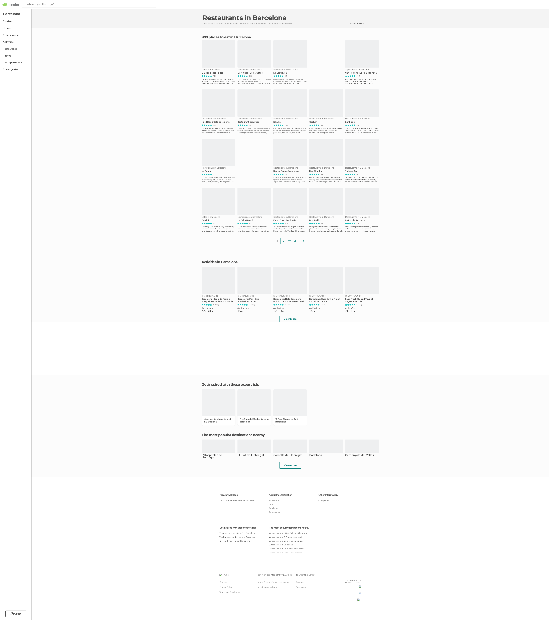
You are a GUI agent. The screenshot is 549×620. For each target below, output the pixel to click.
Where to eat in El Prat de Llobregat (285, 537)
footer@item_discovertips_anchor (274, 582)
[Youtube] (359, 576)
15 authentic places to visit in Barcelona (217, 420)
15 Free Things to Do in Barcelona (287, 420)
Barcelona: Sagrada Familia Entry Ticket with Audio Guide (217, 300)
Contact (300, 582)
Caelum (313, 122)
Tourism (7, 21)
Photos (7, 55)
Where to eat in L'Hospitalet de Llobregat (288, 533)
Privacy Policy (225, 587)
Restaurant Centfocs (248, 122)
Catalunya (273, 508)
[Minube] (10, 4)
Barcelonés (274, 512)
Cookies (223, 582)
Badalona (315, 455)
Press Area (301, 587)
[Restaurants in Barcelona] (303, 241)
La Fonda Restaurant (356, 220)
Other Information (328, 495)
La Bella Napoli (245, 220)
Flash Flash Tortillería (284, 220)
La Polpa (206, 171)
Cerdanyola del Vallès (359, 455)
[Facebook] (345, 576)
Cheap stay (323, 500)
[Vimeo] (354, 576)
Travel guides (10, 69)
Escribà (205, 220)
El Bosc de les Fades (212, 73)
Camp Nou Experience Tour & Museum (237, 500)
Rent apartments (13, 62)
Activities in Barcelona (220, 262)
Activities (8, 42)
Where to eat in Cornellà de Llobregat (286, 541)
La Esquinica (280, 73)
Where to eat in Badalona (281, 545)
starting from (207, 308)
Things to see (11, 35)
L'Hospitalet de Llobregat (212, 456)
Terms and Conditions (229, 592)
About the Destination (280, 495)
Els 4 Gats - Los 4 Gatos (250, 73)
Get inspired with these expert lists (237, 527)
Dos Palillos (315, 220)
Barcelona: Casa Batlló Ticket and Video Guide (324, 300)
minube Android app (267, 587)
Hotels (7, 28)
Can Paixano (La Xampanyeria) (361, 73)
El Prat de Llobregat (250, 455)
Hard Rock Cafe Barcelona (216, 122)
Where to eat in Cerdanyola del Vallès (286, 548)
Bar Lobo (350, 122)
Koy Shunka (315, 171)
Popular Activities (228, 495)
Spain (271, 504)
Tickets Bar (351, 171)
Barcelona (274, 500)
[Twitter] (349, 576)
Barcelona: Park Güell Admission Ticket (248, 300)
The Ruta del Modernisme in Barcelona (254, 420)
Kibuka (277, 122)
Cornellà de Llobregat (288, 455)
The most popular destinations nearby (233, 435)
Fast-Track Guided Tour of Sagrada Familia (359, 300)
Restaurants (10, 49)
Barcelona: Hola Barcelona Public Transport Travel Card (288, 300)
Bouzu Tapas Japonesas (286, 171)
